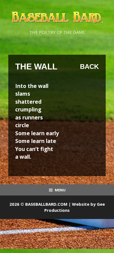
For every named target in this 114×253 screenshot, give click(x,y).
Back (89, 66)
